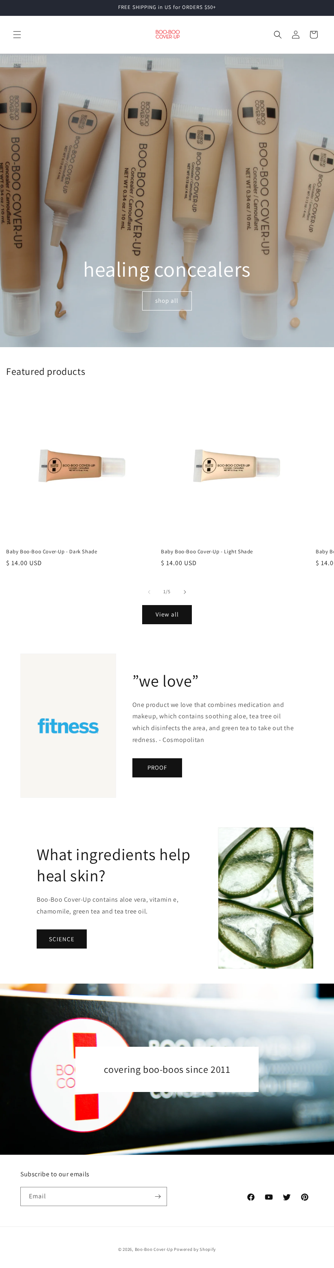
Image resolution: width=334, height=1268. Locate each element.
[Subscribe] (158, 1196)
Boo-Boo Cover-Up (154, 1249)
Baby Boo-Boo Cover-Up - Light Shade (207, 551)
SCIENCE (62, 939)
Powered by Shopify (195, 1249)
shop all (167, 300)
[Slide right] (185, 592)
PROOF (157, 767)
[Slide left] (149, 592)
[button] (17, 35)
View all (167, 614)
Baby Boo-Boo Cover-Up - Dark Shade (51, 551)
